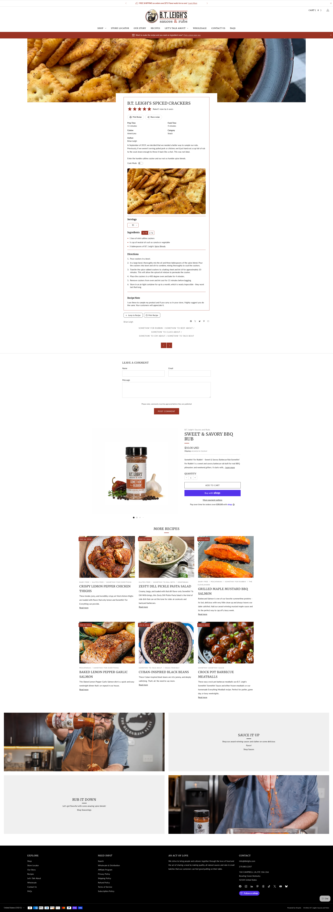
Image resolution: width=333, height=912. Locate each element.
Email (170, 368)
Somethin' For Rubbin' (151, 328)
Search (101, 861)
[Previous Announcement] (126, 3)
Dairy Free (84, 582)
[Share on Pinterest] (204, 321)
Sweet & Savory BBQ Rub (208, 436)
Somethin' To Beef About (179, 328)
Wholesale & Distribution (109, 865)
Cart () (315, 10)
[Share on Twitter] (199, 321)
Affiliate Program (105, 869)
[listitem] (166, 3)
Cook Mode (132, 163)
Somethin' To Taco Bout (181, 336)
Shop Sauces (249, 749)
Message (126, 380)
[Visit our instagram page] (246, 886)
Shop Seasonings (84, 810)
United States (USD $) (13, 908)
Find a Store (187, 3)
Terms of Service (105, 887)
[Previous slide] (97, 470)
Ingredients (133, 232)
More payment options (212, 500)
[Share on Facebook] (191, 321)
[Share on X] (195, 321)
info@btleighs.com (247, 861)
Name (124, 368)
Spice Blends (160, 246)
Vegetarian (183, 582)
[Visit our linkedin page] (252, 886)
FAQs (233, 28)
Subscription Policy (106, 891)
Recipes (155, 28)
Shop (100, 28)
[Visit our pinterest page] (257, 886)
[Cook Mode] (140, 163)
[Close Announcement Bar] (331, 3)
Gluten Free (98, 582)
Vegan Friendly (172, 668)
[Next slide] (173, 470)
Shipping (187, 451)
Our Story (140, 28)
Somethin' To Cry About (152, 336)
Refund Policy (104, 882)
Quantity (190, 473)
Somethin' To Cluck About (165, 332)
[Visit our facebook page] (240, 886)
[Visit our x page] (275, 886)
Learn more (230, 467)
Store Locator (120, 28)
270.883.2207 (245, 866)
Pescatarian (216, 582)
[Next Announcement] (207, 3)
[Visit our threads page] (263, 886)
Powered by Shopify (294, 908)
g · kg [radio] (151, 233)
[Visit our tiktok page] (269, 886)
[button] (134, 517)
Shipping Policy (104, 878)
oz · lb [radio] (145, 233)
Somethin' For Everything (119, 582)
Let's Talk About (175, 28)
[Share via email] (208, 321)
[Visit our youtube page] (280, 886)
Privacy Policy (104, 874)
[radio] (129, 109)
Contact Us (218, 28)
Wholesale (200, 28)
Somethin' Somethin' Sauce (211, 668)
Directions (133, 254)
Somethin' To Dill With (164, 582)
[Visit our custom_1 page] (286, 886)
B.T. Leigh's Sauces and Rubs (197, 429)
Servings (132, 219)
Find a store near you (192, 35)
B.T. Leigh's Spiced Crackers (159, 103)
